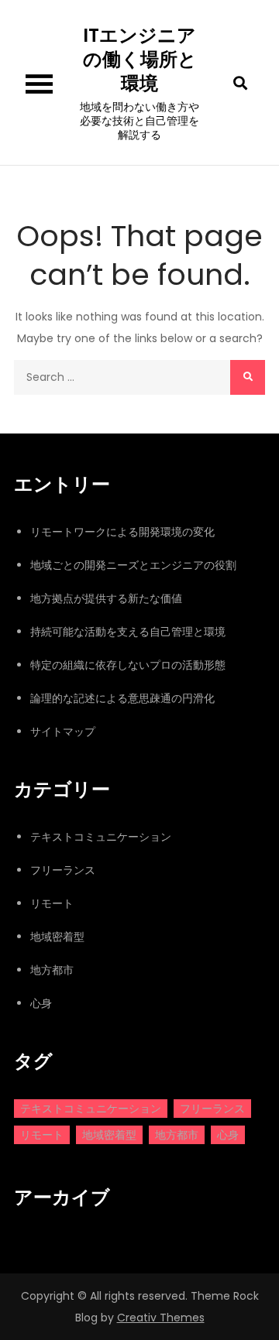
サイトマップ (62, 731)
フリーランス (62, 870)
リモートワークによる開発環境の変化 (122, 532)
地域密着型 (57, 936)
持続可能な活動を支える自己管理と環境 (128, 631)
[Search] (247, 377)
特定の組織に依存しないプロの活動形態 (128, 665)
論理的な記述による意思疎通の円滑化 (122, 698)
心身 (41, 1003)
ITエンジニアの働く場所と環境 (140, 59)
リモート (52, 903)
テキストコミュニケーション (100, 837)
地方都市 (52, 970)
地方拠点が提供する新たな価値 (106, 598)
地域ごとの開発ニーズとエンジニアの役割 (133, 565)
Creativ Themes (161, 1317)
